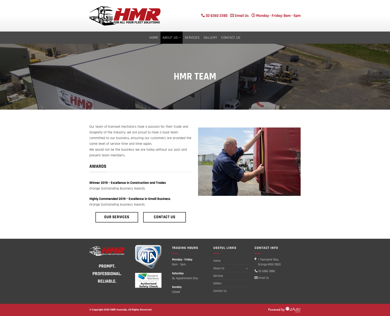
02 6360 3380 (216, 15)
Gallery (210, 37)
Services (192, 37)
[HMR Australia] (140, 16)
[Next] (298, 161)
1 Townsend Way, (269, 262)
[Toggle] (247, 268)
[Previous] (200, 161)
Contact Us (230, 37)
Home (154, 37)
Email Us (241, 15)
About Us (170, 37)
